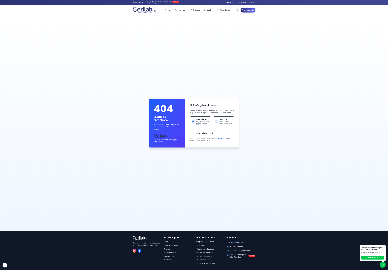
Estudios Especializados (205, 249)
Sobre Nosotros (170, 252)
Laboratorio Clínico (203, 260)
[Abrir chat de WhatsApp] (383, 265)
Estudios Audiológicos (204, 256)
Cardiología (200, 245)
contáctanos (222, 138)
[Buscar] (237, 10)
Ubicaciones (169, 256)
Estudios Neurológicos (204, 252)
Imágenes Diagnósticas (205, 242)
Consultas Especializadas (205, 263)
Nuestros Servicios (171, 245)
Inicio (166, 242)
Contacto (168, 260)
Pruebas (167, 249)
